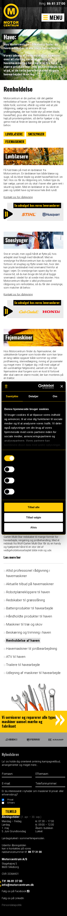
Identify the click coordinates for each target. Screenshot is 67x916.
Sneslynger (36, 134)
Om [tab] (55, 396)
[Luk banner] (61, 386)
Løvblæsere (14, 134)
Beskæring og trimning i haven (28, 632)
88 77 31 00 (35, 852)
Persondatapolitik (12, 905)
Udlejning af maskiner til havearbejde (33, 673)
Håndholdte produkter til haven (29, 616)
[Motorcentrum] (12, 18)
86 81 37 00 (56, 3)
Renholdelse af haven (23, 640)
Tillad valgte (33, 517)
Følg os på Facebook (14, 891)
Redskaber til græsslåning (25, 600)
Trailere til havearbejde (23, 665)
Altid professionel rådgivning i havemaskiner (28, 573)
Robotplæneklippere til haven (28, 592)
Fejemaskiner (14, 141)
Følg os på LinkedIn (13, 898)
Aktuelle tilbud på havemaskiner (30, 584)
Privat (10, 799)
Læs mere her (12, 557)
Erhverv (11, 802)
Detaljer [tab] (33, 396)
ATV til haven (15, 657)
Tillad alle (33, 507)
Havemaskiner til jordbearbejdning (31, 648)
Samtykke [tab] (12, 396)
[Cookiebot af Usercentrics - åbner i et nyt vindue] (40, 386)
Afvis (33, 527)
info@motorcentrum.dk (18, 885)
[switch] (9, 469)
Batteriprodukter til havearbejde (29, 608)
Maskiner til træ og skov (24, 624)
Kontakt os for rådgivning (18, 197)
